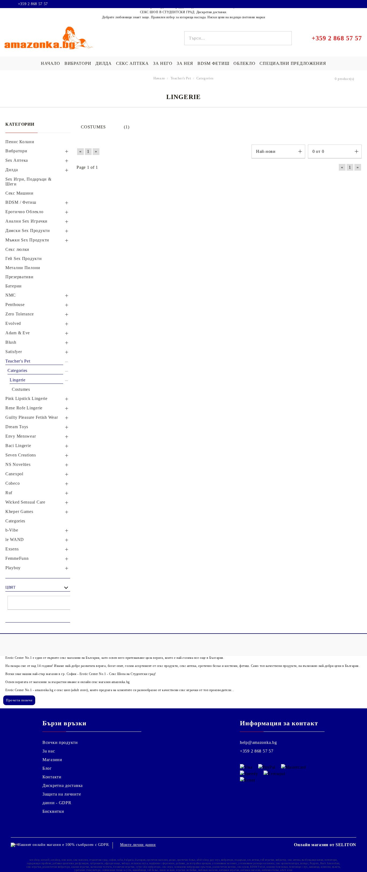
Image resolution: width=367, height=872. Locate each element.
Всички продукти (60, 742)
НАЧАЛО (50, 63)
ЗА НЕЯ (185, 63)
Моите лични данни (138, 845)
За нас (48, 751)
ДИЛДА (103, 63)
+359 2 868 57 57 (33, 4)
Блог (47, 768)
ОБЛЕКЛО (244, 63)
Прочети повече (19, 700)
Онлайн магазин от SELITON (325, 844)
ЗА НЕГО (162, 63)
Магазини (52, 759)
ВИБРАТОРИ (77, 63)
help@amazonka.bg (258, 742)
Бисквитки (53, 811)
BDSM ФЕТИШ (213, 63)
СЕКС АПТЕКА (132, 63)
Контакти (52, 777)
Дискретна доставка (62, 785)
